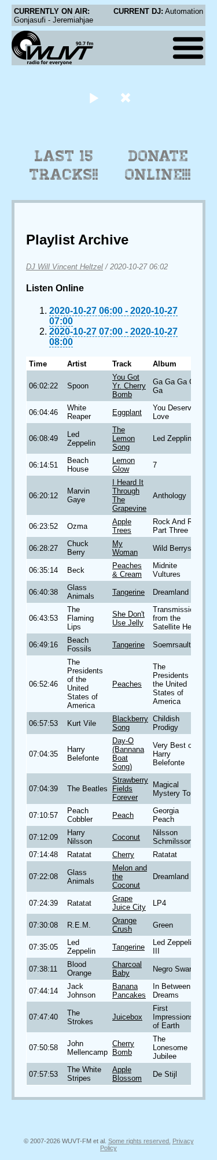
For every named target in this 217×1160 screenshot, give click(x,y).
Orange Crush (124, 924)
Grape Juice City (129, 902)
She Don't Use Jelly (128, 618)
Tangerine (128, 592)
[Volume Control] (127, 97)
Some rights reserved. (139, 1140)
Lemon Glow (123, 464)
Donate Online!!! (158, 165)
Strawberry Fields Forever (130, 789)
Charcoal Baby (127, 968)
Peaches (127, 684)
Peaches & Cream (127, 570)
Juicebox (127, 1017)
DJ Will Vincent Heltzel (64, 266)
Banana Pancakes (129, 990)
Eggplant (127, 412)
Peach (123, 815)
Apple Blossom (127, 1074)
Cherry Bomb (123, 1048)
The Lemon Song (123, 438)
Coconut (126, 837)
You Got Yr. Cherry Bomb (129, 386)
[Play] (94, 97)
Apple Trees (121, 526)
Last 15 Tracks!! (64, 165)
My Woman (125, 548)
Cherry (123, 854)
